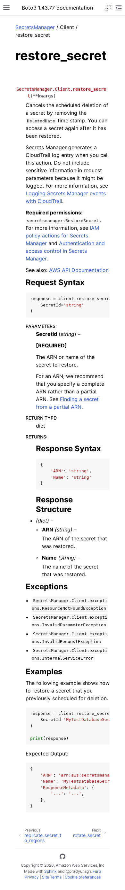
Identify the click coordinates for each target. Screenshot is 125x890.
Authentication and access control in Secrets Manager (65, 251)
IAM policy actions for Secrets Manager (62, 235)
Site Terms (52, 877)
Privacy (32, 877)
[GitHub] (62, 857)
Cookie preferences (83, 877)
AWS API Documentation (79, 270)
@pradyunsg (77, 871)
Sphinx (50, 871)
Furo (97, 871)
